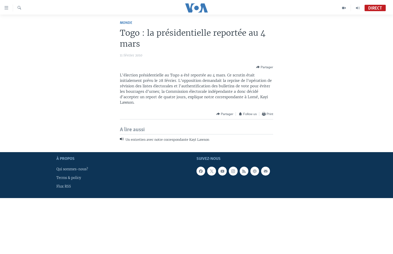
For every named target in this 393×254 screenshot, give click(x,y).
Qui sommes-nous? (72, 169)
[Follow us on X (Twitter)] (211, 171)
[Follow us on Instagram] (233, 171)
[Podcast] (254, 171)
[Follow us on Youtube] (222, 171)
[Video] (344, 8)
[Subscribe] (265, 171)
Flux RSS (63, 186)
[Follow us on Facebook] (200, 171)
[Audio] (358, 8)
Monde (126, 23)
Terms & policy (68, 178)
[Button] (264, 67)
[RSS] (244, 171)
